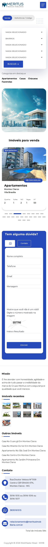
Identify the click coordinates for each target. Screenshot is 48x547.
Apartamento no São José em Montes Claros (24, 450)
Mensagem (12, 286)
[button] (6, 213)
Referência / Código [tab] (23, 18)
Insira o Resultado (15, 331)
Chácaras (33, 78)
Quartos (7, 199)
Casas (22, 78)
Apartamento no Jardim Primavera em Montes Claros (21, 461)
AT (35, 199)
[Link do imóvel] (7, 406)
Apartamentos (9, 78)
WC (22, 199)
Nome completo (15, 256)
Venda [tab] (7, 18)
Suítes (15, 199)
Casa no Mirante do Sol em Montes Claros (22, 446)
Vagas (28, 199)
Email (9, 276)
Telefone (11, 266)
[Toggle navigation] (43, 5)
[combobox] (24, 32)
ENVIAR (24, 345)
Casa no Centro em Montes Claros (18, 455)
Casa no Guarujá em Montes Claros (19, 441)
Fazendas (7, 82)
